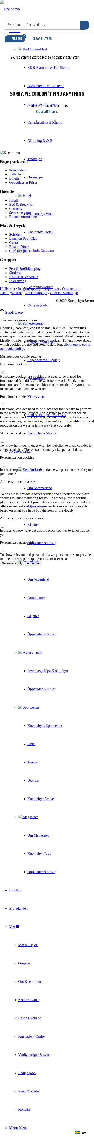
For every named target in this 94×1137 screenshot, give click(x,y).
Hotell (27, 195)
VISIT (55, 121)
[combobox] (80, 1132)
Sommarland (31, 470)
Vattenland (30, 561)
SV (84, 1132)
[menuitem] (39, 232)
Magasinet (30, 817)
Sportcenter (30, 707)
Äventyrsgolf (32, 652)
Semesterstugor (33, 323)
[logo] (10, 9)
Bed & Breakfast (34, 49)
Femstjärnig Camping (38, 250)
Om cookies (70, 289)
